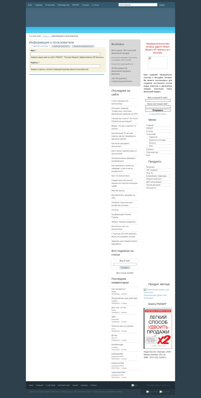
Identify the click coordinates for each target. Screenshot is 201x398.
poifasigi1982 (117, 354)
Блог (30, 5)
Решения (150, 167)
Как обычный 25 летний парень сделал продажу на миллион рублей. (123, 136)
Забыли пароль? (61, 46)
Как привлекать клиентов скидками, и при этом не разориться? (122, 168)
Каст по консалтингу (120, 176)
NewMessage (117, 345)
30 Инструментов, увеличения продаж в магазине (121, 71)
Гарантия (153, 137)
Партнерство (63, 5)
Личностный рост (154, 179)
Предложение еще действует (124, 298)
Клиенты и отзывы (157, 140)
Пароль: (35, 63)
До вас (114, 335)
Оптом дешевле (153, 185)
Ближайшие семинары (156, 176)
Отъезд (114, 210)
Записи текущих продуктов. (123, 222)
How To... (150, 173)
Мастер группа (118, 191)
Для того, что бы (118, 307)
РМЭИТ (75, 5)
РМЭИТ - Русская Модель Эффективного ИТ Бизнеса (58, 17)
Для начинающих (154, 182)
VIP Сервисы (152, 170)
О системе (50, 5)
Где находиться (118, 289)
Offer (113, 317)
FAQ (151, 146)
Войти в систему (40, 46)
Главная (38, 5)
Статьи (95, 5)
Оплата (152, 143)
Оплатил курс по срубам (122, 326)
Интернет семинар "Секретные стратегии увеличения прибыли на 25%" (124, 111)
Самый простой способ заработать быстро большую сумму (124, 183)
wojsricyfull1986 (118, 372)
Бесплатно (151, 188)
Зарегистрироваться (83, 46)
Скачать (85, 5)
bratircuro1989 (117, 363)
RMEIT (119, 392)
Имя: (33, 50)
